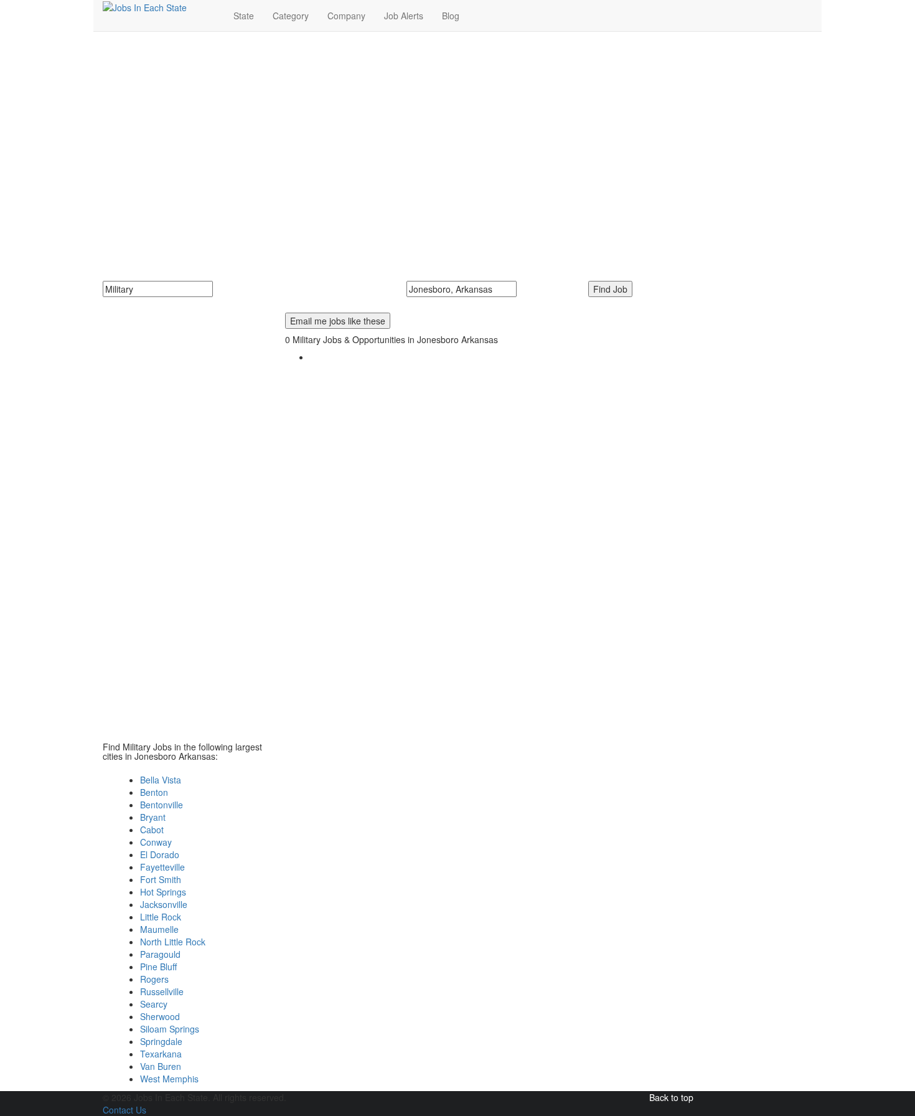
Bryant (153, 817)
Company (346, 15)
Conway (156, 842)
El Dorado (159, 854)
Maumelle (159, 929)
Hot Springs (163, 892)
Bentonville (161, 804)
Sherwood (160, 1016)
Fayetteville (162, 867)
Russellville (162, 991)
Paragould (160, 954)
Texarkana (161, 1053)
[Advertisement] (457, 131)
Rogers (154, 979)
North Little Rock (172, 941)
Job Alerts (403, 15)
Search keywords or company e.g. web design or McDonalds (231, 303)
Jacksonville (163, 904)
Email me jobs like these (337, 320)
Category (291, 15)
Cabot (152, 829)
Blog (450, 15)
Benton (154, 792)
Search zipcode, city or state (466, 303)
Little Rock (160, 916)
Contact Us (124, 1110)
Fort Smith (160, 879)
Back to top (671, 1097)
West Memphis (169, 1078)
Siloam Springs (169, 1029)
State (243, 15)
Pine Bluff (158, 966)
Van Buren (160, 1066)
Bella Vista (160, 779)
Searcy (153, 1004)
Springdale (161, 1041)
